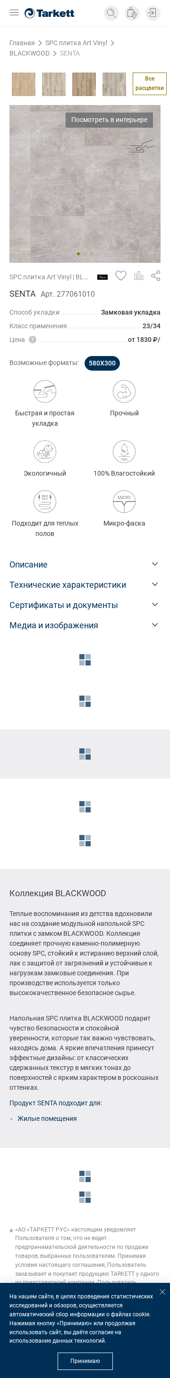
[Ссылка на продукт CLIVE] (114, 84)
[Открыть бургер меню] (14, 13)
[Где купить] (132, 13)
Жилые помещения (47, 1118)
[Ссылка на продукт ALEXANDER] (23, 84)
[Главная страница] (49, 13)
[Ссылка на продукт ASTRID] (54, 84)
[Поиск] (111, 13)
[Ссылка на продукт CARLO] (84, 84)
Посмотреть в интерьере (109, 119)
